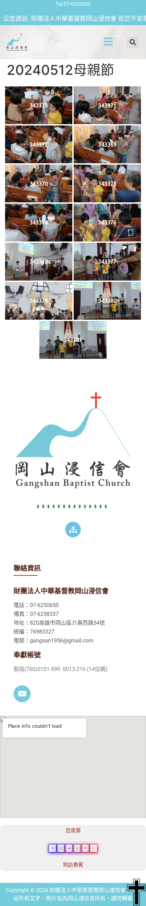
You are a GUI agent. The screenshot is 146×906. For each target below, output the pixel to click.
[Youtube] (22, 693)
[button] (98, 42)
